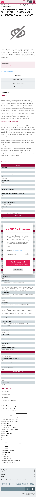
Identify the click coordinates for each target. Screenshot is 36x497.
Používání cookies (17, 250)
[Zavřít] (29, 226)
